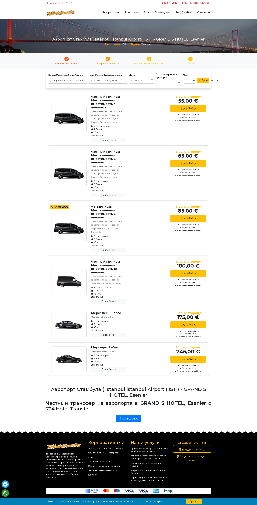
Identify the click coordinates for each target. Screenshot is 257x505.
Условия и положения (99, 461)
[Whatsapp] (5, 493)
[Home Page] (71, 3)
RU (176, 3)
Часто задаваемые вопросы (102, 470)
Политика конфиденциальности (104, 466)
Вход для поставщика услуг (193, 458)
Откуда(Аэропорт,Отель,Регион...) (66, 75)
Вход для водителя (193, 442)
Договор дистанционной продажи (105, 448)
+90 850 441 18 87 (58, 3)
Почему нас (163, 12)
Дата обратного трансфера (166, 76)
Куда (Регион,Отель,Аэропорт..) (105, 75)
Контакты (203, 12)
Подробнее (108, 140)
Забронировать (204, 80)
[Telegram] (5, 484)
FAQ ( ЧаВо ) (183, 12)
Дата (132, 75)
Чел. (185, 75)
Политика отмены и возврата (103, 453)
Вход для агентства (193, 449)
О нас (91, 457)
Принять (194, 501)
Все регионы (111, 12)
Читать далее (128, 418)
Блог (146, 12)
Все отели (132, 12)
